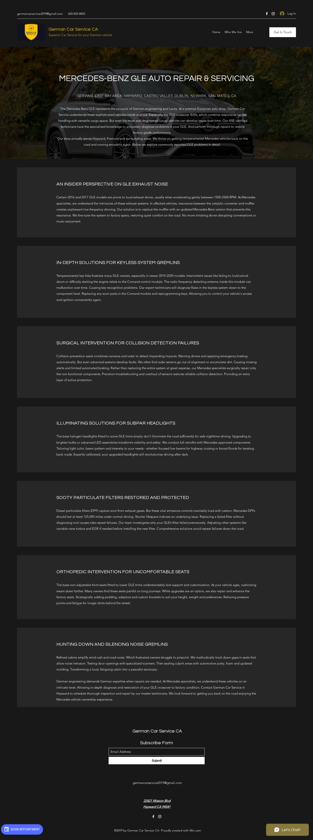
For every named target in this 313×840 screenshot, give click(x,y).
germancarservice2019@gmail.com (40, 14)
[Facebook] (267, 14)
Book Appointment (25, 829)
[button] (282, 32)
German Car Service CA (73, 29)
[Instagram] (273, 14)
